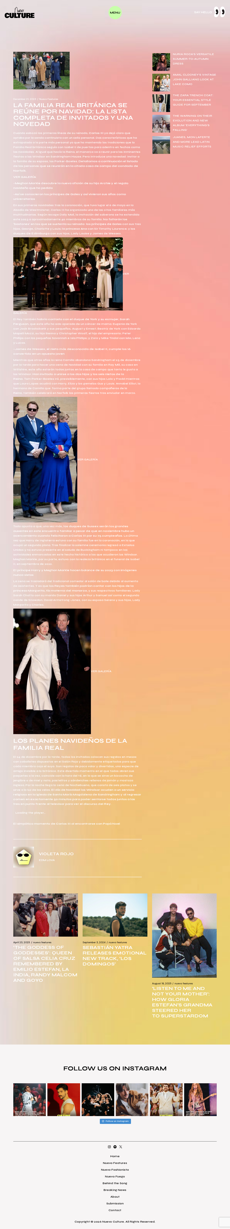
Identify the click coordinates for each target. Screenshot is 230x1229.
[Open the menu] (115, 12)
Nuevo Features (48, 99)
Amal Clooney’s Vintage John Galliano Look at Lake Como (194, 79)
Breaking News (115, 1190)
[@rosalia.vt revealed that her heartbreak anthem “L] (98, 1099)
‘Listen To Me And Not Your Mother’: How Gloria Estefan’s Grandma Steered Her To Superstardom (182, 1002)
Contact (115, 1210)
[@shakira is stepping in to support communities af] (200, 1099)
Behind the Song (115, 1183)
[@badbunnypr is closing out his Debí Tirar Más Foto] (166, 1099)
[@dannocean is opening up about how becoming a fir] (132, 1099)
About (115, 1196)
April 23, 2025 (21, 942)
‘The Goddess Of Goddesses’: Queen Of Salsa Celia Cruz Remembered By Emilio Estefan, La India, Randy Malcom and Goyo (45, 963)
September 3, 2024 (94, 942)
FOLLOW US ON (92, 1068)
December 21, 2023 (24, 99)
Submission (115, 1203)
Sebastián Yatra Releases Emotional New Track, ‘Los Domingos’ (114, 956)
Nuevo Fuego (115, 1176)
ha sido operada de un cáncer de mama (80, 324)
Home (115, 1156)
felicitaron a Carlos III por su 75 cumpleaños (86, 535)
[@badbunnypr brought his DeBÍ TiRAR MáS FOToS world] (29, 1099)
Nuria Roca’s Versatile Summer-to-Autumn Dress (193, 58)
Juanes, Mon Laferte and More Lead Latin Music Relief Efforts (192, 141)
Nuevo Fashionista (115, 1169)
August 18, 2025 (161, 983)
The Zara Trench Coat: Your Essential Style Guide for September (193, 99)
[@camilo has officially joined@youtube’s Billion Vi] (63, 1099)
